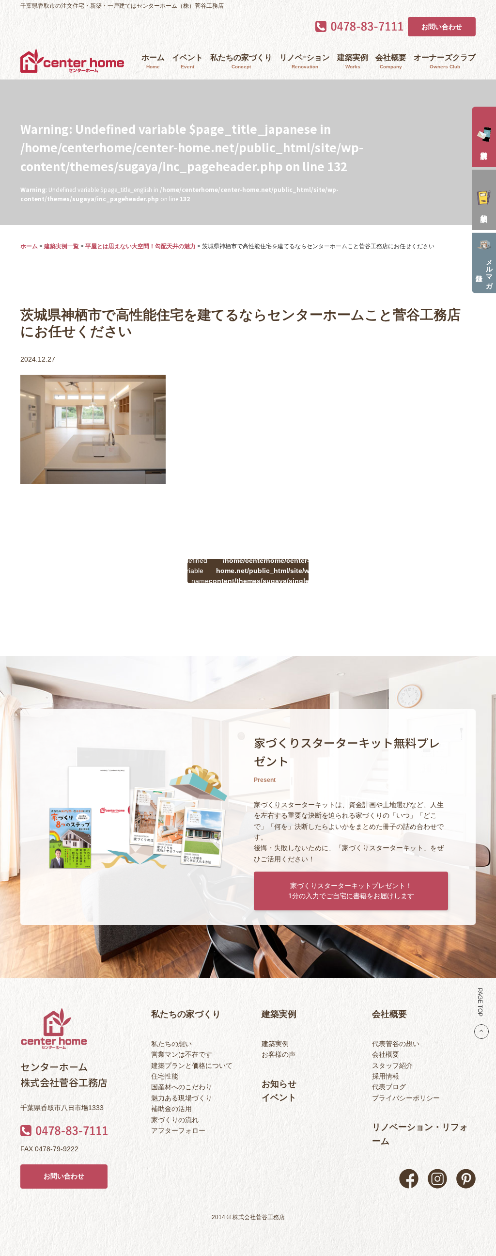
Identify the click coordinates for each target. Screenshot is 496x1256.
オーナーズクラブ (445, 61)
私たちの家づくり (241, 61)
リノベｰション (304, 61)
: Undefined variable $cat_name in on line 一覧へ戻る (248, 571)
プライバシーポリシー (406, 1098)
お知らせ (279, 1084)
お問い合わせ (441, 27)
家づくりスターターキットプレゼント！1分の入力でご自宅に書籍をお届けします (351, 891)
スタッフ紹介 (392, 1065)
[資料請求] (484, 137)
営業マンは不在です (181, 1054)
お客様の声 (278, 1054)
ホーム (153, 61)
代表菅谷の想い (395, 1044)
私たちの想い (171, 1044)
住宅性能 (164, 1076)
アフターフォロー (178, 1130)
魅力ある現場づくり (181, 1098)
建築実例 (352, 61)
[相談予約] (484, 200)
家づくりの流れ (175, 1120)
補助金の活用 (171, 1109)
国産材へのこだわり (181, 1087)
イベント (187, 61)
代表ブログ (389, 1087)
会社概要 (390, 61)
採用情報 (385, 1076)
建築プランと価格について (191, 1065)
